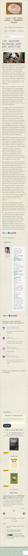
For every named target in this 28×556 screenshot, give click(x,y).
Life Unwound (11, 237)
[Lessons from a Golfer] (14, 478)
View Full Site (14, 521)
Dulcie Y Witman (11, 327)
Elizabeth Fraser (10, 531)
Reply (8, 335)
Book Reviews (14, 493)
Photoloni (12, 538)
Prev (4, 513)
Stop (14, 510)
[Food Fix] (14, 462)
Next (24, 513)
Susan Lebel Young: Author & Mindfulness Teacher (14, 20)
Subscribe (7, 425)
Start (13, 510)
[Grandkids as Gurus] (14, 444)
